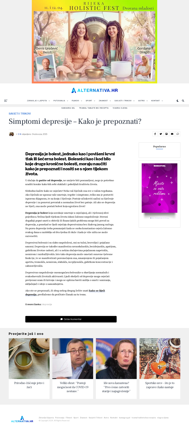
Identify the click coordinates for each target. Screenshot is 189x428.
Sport (89, 101)
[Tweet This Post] (160, 133)
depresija (47, 304)
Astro (141, 101)
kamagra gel (68, 108)
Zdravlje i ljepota (37, 101)
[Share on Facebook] (155, 133)
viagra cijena (120, 108)
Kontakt (155, 101)
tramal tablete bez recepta (94, 108)
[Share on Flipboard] (166, 133)
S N (19, 134)
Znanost (103, 101)
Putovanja (59, 101)
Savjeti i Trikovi (123, 101)
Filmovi (75, 101)
